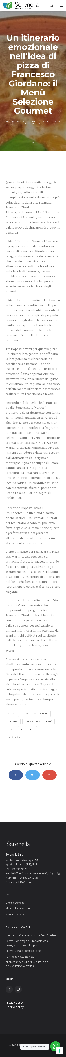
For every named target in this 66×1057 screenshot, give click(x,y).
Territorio (14, 737)
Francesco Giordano (36, 713)
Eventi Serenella (15, 902)
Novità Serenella (15, 914)
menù (49, 721)
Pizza (11, 729)
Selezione (26, 729)
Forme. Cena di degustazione (23, 950)
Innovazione (32, 721)
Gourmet (13, 721)
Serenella (37, 121)
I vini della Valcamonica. (20, 956)
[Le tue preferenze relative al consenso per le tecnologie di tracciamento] (59, 1050)
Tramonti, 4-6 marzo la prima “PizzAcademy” (32, 935)
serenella (44, 729)
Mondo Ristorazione (18, 908)
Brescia (12, 713)
